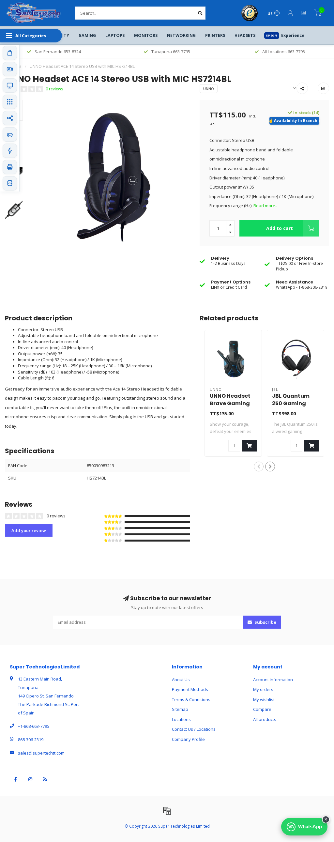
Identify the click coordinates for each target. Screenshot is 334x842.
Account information (273, 679)
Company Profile (188, 739)
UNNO (208, 88)
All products (264, 719)
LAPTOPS (115, 35)
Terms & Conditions (191, 699)
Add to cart (279, 228)
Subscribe (264, 622)
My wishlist (264, 699)
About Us (181, 679)
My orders (263, 689)
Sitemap (180, 709)
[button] (259, 466)
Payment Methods (190, 689)
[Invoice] (167, 811)
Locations (181, 719)
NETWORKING (181, 35)
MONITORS (146, 35)
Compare (262, 709)
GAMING (87, 35)
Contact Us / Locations (194, 729)
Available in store (294, 121)
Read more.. (265, 205)
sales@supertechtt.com (41, 753)
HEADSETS (245, 35)
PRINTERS (215, 35)
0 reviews (54, 88)
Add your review (28, 530)
